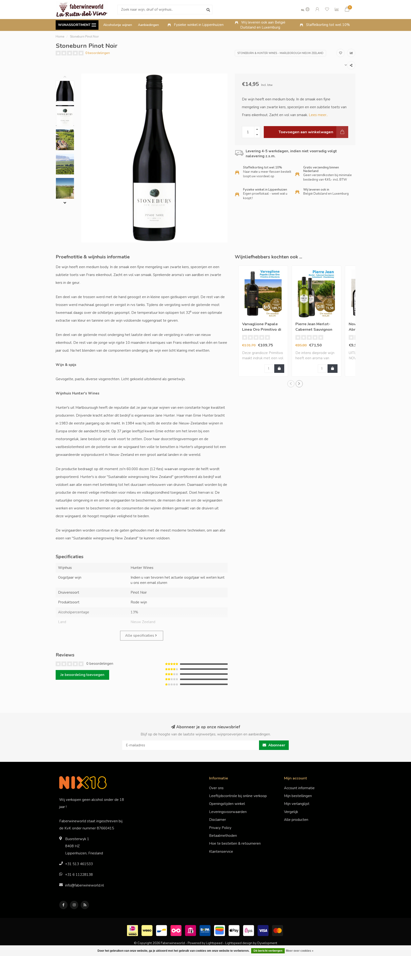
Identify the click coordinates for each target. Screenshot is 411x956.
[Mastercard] (278, 930)
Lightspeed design (238, 943)
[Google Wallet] (220, 930)
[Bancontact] (162, 930)
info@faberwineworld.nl (84, 885)
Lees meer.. (318, 115)
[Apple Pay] (235, 930)
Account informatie (299, 788)
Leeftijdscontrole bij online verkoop (238, 795)
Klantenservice (221, 851)
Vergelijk (291, 811)
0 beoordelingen (97, 53)
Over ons (216, 788)
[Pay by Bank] (191, 930)
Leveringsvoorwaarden (228, 811)
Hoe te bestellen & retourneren (235, 843)
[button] (68, 77)
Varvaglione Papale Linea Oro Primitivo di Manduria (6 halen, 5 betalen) (261, 332)
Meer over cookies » (299, 950)
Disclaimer (217, 819)
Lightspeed (214, 943)
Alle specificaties (140, 635)
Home (60, 36)
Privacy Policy (220, 827)
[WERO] (148, 930)
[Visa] (264, 930)
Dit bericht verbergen (268, 950)
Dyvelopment (267, 943)
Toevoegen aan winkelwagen (306, 132)
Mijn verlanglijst (296, 803)
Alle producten (296, 819)
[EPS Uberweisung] (249, 930)
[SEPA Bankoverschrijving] (206, 930)
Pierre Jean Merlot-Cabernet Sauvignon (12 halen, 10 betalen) (315, 329)
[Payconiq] (177, 930)
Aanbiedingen (148, 25)
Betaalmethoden (223, 835)
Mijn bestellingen (298, 795)
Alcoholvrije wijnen (117, 25)
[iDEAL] (133, 930)
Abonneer (276, 745)
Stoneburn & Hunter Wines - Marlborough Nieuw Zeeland (280, 53)
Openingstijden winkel (227, 803)
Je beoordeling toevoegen (82, 674)
